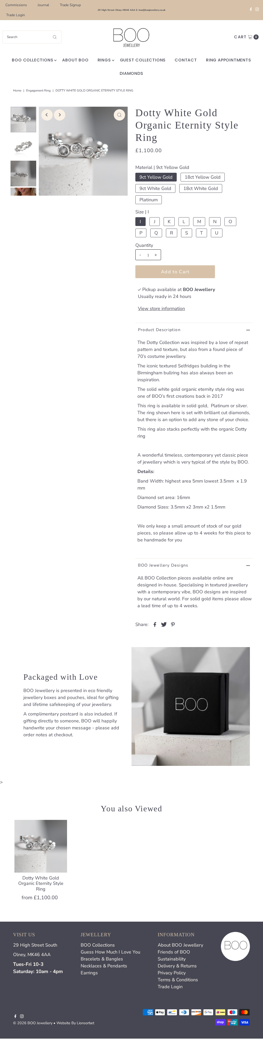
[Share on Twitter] (164, 624)
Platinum (148, 200)
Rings (104, 60)
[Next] (59, 115)
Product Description (159, 330)
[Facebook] (251, 10)
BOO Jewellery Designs (163, 565)
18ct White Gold (200, 188)
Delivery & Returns (177, 966)
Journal (43, 5)
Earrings (89, 973)
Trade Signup (70, 5)
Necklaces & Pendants (104, 966)
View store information (161, 308)
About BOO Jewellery (180, 945)
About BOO (75, 60)
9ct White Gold (155, 188)
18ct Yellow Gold (203, 177)
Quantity (144, 245)
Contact (186, 60)
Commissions (16, 5)
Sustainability (172, 959)
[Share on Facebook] (155, 624)
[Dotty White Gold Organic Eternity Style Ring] (40, 846)
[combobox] (32, 37)
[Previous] (47, 115)
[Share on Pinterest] (173, 624)
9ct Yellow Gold (156, 177)
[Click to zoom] (119, 115)
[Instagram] (257, 10)
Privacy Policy (172, 973)
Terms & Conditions (178, 980)
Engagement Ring (38, 90)
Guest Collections (143, 60)
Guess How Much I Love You (110, 952)
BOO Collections (32, 60)
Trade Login (15, 15)
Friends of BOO (174, 952)
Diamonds (131, 73)
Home (17, 90)
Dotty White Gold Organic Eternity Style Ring (40, 883)
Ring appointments (228, 60)
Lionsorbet (85, 1022)
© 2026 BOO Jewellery (32, 1022)
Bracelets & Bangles (102, 959)
